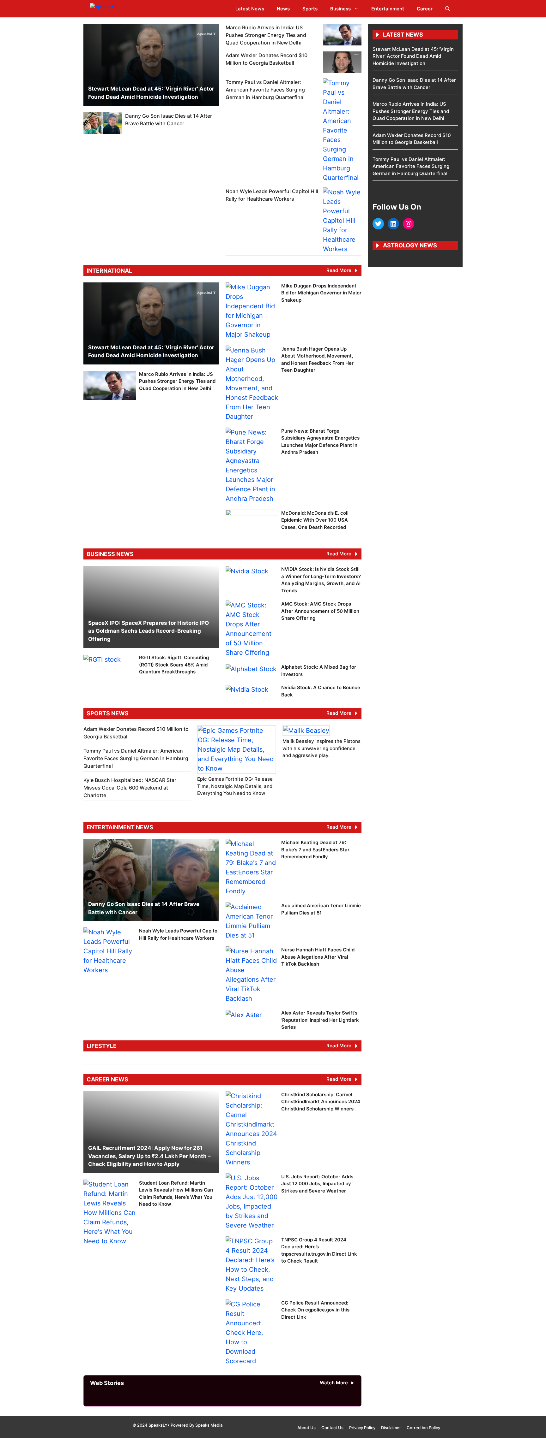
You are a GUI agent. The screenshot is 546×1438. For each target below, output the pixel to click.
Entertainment (387, 9)
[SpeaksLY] (117, 8)
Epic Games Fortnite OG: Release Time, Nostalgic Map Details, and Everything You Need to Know (235, 786)
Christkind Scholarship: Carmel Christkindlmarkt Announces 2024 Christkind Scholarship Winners (320, 1102)
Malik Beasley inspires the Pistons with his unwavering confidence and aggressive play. (321, 748)
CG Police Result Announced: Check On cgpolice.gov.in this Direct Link (315, 1310)
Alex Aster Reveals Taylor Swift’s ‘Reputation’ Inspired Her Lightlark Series (320, 1020)
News (283, 9)
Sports (310, 9)
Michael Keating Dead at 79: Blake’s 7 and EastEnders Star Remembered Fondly (315, 849)
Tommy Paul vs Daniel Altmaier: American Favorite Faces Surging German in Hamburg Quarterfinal (265, 89)
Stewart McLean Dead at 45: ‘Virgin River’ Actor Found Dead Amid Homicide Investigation (413, 56)
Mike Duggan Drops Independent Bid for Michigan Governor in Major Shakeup (321, 293)
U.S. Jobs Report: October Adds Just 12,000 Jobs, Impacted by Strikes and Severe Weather (317, 1184)
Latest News (249, 9)
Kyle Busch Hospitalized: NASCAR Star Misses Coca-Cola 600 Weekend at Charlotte (129, 787)
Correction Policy (423, 1427)
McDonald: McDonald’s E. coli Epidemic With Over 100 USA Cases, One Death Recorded (315, 520)
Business (340, 9)
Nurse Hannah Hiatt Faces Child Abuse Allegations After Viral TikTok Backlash (318, 957)
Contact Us (332, 1427)
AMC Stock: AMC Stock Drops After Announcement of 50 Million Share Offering (320, 611)
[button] (447, 8)
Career (425, 9)
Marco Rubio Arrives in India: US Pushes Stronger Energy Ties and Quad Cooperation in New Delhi (266, 35)
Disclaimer (391, 1427)
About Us (306, 1427)
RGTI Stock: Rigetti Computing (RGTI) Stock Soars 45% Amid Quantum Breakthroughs (174, 664)
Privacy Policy (362, 1427)
